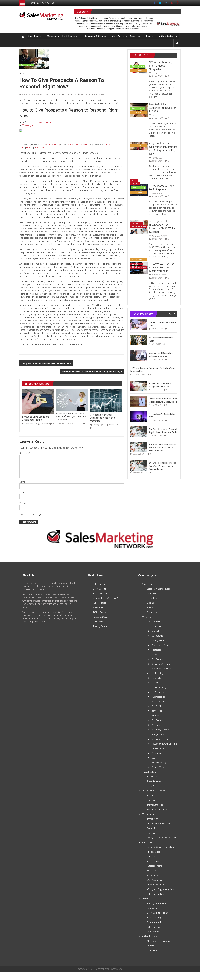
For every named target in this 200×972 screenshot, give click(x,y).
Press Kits (151, 786)
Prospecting (152, 593)
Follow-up (151, 607)
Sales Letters (157, 636)
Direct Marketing (27, 65)
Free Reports (157, 659)
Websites (156, 683)
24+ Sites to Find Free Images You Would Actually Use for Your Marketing (162, 447)
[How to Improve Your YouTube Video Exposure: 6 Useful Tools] (138, 401)
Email (22, 492)
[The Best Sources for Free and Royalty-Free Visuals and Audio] (138, 431)
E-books (155, 715)
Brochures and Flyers (161, 668)
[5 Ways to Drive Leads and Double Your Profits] (38, 401)
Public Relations (69, 36)
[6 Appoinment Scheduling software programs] (138, 355)
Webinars (156, 725)
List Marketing (158, 692)
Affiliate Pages (153, 852)
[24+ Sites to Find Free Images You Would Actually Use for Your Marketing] (138, 447)
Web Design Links (155, 880)
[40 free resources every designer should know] (138, 386)
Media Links (152, 875)
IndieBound (39, 147)
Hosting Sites (153, 870)
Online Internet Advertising (158, 823)
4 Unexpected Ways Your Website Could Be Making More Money (91, 371)
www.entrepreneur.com (48, 122)
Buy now (84, 94)
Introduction (157, 626)
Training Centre (100, 626)
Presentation (153, 598)
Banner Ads (157, 711)
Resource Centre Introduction (160, 847)
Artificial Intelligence (134, 182)
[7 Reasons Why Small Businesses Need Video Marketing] (106, 400)
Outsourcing (157, 753)
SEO (153, 758)
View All (172, 314)
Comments (152, 950)
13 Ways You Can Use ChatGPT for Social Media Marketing (161, 267)
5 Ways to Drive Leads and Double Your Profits (35, 418)
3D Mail (155, 654)
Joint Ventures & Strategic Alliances (109, 598)
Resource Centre (100, 617)
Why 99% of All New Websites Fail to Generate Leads (47, 363)
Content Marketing (160, 767)
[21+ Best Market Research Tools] (138, 340)
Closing (150, 603)
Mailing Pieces (158, 640)
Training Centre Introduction (159, 903)
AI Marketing (98, 622)
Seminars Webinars (161, 664)
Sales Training (34, 36)
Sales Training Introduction (159, 589)
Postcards (156, 650)
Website (23, 503)
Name (23, 482)
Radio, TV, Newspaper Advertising (162, 838)
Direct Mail (151, 800)
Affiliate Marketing (160, 739)
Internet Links (153, 861)
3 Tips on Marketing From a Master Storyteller (160, 66)
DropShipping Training (157, 922)
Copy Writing (153, 908)
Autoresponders (159, 697)
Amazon (108, 144)
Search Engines (159, 701)
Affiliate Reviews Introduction (160, 941)
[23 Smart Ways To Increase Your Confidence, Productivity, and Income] (72, 400)
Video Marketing (159, 762)
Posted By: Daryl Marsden (32, 94)
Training (149, 36)
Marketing (52, 36)
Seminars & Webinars (157, 809)
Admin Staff (45, 424)
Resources (135, 36)
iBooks (29, 147)
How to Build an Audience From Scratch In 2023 (162, 108)
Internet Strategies (155, 805)
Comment (24, 453)
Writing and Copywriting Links (160, 889)
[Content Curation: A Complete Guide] (138, 325)
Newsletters (157, 631)
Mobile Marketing (159, 748)
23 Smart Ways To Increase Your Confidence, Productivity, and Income (71, 416)
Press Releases (154, 781)
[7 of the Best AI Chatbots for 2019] (138, 416)
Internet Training (154, 917)
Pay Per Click (157, 706)
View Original (28, 125)
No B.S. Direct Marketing (78, 144)
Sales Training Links (156, 894)
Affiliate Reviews (167, 36)
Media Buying (118, 36)
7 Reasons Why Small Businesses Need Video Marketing (102, 417)
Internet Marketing (139, 70)
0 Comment (69, 94)
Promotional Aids (160, 645)
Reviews (150, 946)
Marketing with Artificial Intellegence (138, 224)
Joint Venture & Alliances (94, 36)
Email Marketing (159, 687)
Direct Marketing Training (158, 913)
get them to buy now (96, 94)
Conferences (153, 931)
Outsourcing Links (155, 885)
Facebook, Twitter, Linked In (164, 744)
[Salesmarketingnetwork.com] (23, 37)
